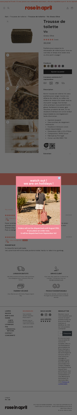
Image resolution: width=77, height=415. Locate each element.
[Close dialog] (72, 182)
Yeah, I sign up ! (20, 210)
